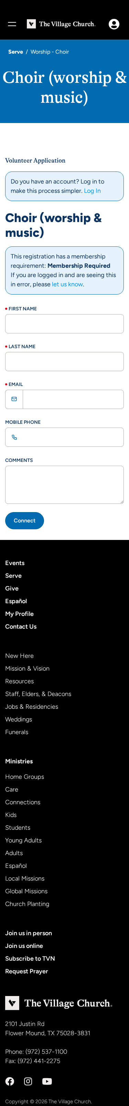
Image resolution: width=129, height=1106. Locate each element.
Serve (15, 51)
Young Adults (23, 840)
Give (12, 588)
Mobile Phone (23, 422)
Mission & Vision (27, 668)
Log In (92, 191)
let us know (67, 284)
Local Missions (24, 878)
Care (11, 789)
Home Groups (24, 777)
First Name (23, 309)
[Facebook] (9, 1081)
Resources (19, 681)
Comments (19, 460)
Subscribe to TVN (30, 958)
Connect (24, 520)
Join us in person (28, 933)
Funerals (16, 732)
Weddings (18, 719)
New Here (19, 656)
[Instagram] (28, 1081)
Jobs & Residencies (31, 706)
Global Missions (26, 891)
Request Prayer (26, 971)
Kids (11, 815)
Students (17, 827)
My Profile (19, 614)
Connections (22, 802)
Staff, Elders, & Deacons (38, 694)
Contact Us (20, 626)
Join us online (24, 946)
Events (14, 563)
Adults (14, 853)
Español (16, 601)
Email (16, 384)
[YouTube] (47, 1081)
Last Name (22, 347)
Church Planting (27, 904)
